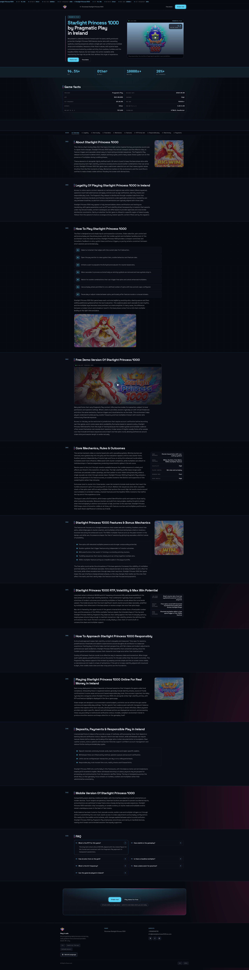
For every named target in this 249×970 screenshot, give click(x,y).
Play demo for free (131, 899)
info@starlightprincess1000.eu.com (160, 934)
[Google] (159, 938)
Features (128, 133)
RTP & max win (139, 133)
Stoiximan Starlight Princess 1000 (92, 7)
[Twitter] (150, 938)
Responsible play (153, 133)
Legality (85, 133)
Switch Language (70, 954)
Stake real (180, 7)
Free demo (169, 7)
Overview (75, 133)
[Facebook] (155, 938)
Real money (166, 133)
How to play (95, 133)
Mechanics (117, 133)
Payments (178, 133)
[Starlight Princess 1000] (65, 6)
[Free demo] (155, 38)
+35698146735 (153, 931)
